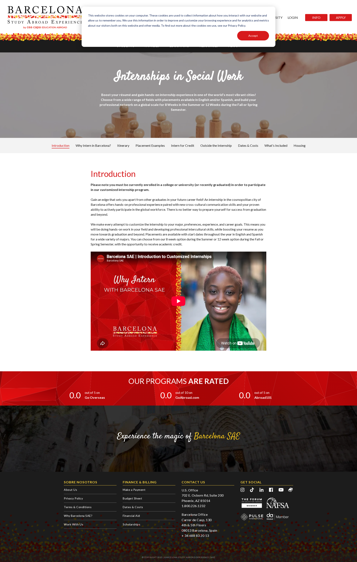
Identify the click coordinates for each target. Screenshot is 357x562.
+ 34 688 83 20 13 (195, 535)
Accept (253, 35)
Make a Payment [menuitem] (134, 489)
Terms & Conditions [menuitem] (78, 507)
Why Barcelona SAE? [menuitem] (78, 515)
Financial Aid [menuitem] (131, 515)
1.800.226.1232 (193, 506)
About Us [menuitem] (70, 489)
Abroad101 (263, 397)
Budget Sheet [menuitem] (132, 498)
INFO (316, 17)
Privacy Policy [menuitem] (73, 498)
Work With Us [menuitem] (73, 524)
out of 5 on (92, 392)
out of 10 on (183, 392)
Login (293, 17)
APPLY (341, 17)
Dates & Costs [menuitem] (133, 507)
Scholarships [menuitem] (131, 524)
